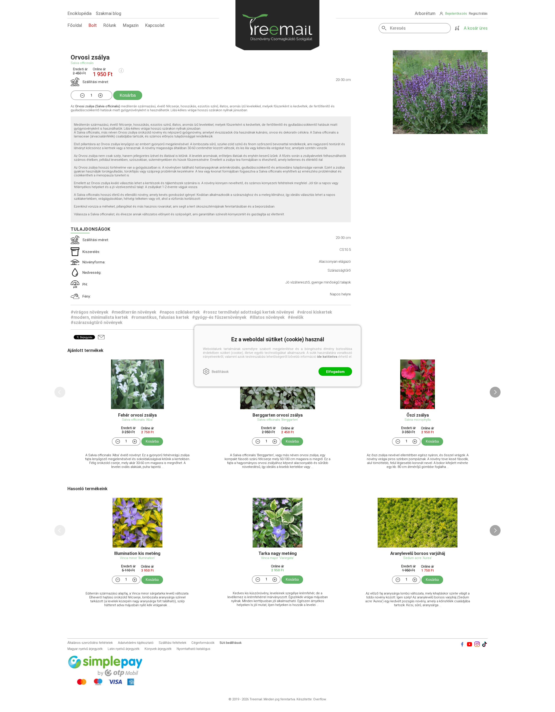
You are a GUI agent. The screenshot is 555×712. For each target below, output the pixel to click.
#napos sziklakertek (179, 312)
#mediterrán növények (133, 312)
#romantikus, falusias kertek (160, 317)
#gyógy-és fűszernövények (219, 317)
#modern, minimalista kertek (99, 317)
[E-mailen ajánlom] (101, 337)
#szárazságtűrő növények (96, 322)
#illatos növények (267, 317)
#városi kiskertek (314, 312)
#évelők (296, 317)
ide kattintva (327, 357)
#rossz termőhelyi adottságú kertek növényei (248, 312)
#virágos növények (89, 312)
